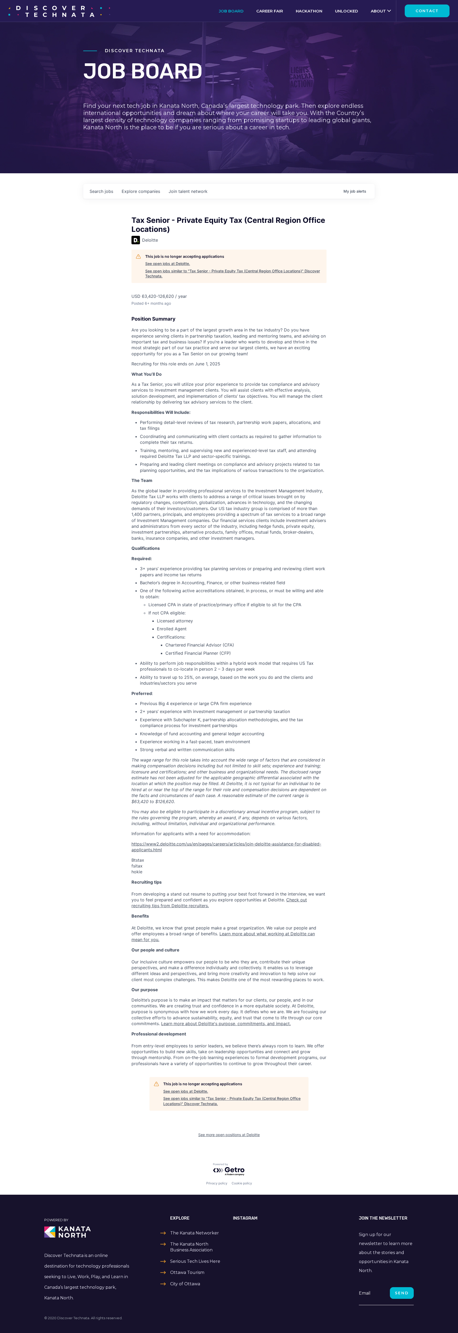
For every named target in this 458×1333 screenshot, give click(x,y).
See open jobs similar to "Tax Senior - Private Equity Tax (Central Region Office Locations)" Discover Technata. (232, 273)
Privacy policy (216, 1183)
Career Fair (269, 11)
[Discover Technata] (59, 11)
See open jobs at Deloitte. (167, 263)
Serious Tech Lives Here (195, 1261)
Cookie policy (242, 1183)
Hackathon (309, 11)
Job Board (231, 11)
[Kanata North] (87, 1232)
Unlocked (346, 11)
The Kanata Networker (194, 1232)
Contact (427, 10)
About (378, 11)
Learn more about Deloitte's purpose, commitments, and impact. (226, 1023)
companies (141, 191)
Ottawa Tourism (187, 1272)
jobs (101, 191)
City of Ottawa (185, 1283)
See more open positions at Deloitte (229, 1134)
